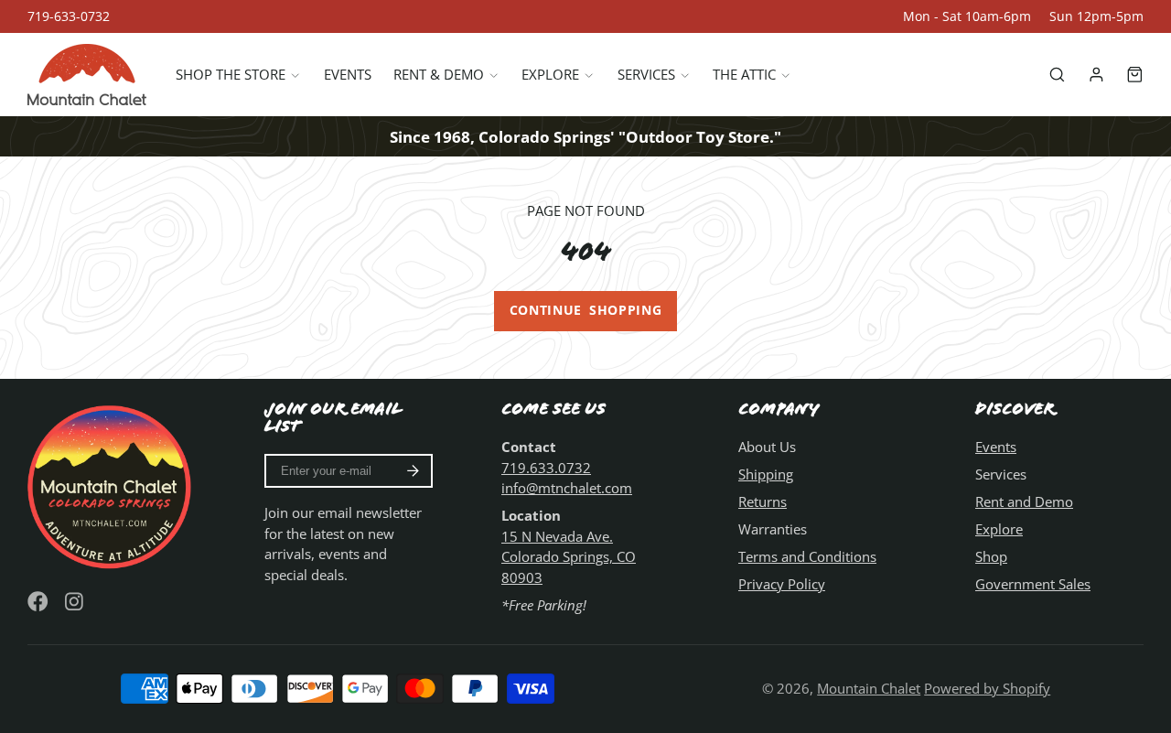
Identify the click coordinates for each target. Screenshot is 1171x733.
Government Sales (1032, 584)
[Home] (86, 74)
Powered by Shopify (987, 688)
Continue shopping (586, 310)
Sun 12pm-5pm (1096, 16)
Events (347, 75)
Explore (550, 75)
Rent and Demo (1024, 501)
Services (646, 75)
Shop (991, 556)
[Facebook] (37, 601)
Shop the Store (230, 75)
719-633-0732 (68, 16)
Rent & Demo (438, 75)
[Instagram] (75, 601)
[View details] (111, 485)
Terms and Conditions (807, 556)
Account (1096, 74)
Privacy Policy (781, 584)
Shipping (765, 474)
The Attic (744, 75)
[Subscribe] (413, 471)
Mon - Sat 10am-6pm (967, 16)
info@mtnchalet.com (566, 488)
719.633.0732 (546, 467)
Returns (762, 501)
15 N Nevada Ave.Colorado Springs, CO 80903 (568, 557)
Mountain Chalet (868, 688)
